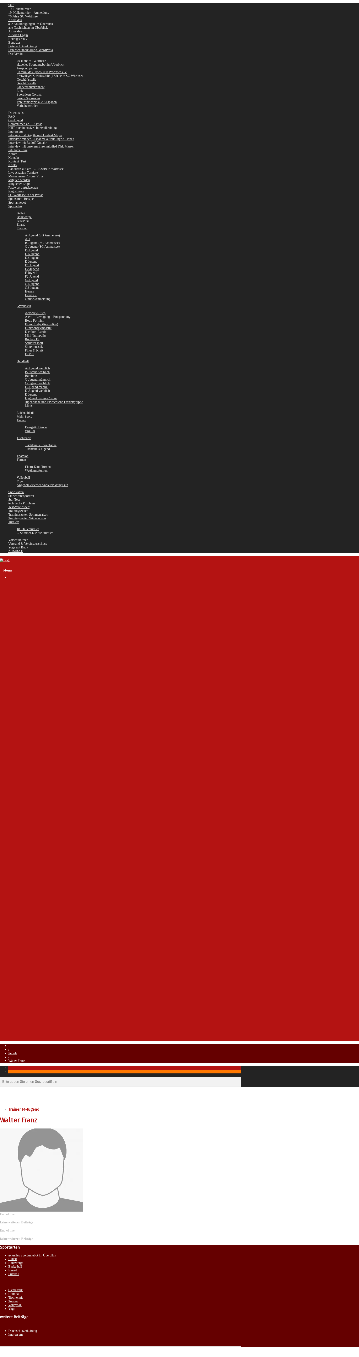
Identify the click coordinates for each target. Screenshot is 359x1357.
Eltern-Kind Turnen (38, 466)
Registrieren (16, 191)
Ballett (21, 213)
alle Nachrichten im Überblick (28, 27)
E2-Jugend (32, 269)
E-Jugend (31, 261)
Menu (7, 570)
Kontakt (13, 157)
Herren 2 (31, 295)
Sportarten (15, 206)
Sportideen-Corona (29, 94)
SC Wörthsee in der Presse (25, 195)
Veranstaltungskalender (34, 700)
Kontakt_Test (17, 161)
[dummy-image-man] (41, 1210)
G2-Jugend (15, 120)
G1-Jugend (32, 284)
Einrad (21, 224)
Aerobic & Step (35, 313)
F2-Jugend (32, 276)
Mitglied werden (19, 180)
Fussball (22, 228)
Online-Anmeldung (37, 299)
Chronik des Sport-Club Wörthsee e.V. (42, 72)
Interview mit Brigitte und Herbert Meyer (35, 135)
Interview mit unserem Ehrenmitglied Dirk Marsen (41, 146)
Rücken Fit (32, 339)
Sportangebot (17, 202)
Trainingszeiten (18, 511)
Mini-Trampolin (35, 335)
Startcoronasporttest (21, 496)
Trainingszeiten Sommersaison (28, 514)
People (12, 1053)
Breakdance (25, 746)
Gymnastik (24, 306)
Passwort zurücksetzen (23, 187)
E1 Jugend (32, 265)
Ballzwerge (24, 217)
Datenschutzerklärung (22, 46)
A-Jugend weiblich (37, 368)
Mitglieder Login (19, 184)
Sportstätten (16, 492)
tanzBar (30, 431)
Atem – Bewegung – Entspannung (47, 316)
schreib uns (25, 1016)
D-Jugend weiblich (37, 390)
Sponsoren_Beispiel (21, 198)
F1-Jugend (33, 793)
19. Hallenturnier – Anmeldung (28, 12)
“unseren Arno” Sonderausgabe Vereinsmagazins (60, 677)
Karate (12, 154)
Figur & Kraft (34, 350)
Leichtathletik (25, 412)
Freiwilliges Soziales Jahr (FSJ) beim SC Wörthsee (50, 75)
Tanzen (21, 420)
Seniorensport (34, 343)
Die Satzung (34, 611)
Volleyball (23, 477)
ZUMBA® (15, 551)
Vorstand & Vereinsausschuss (27, 543)
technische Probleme (21, 503)
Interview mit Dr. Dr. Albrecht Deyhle (51, 661)
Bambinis (31, 375)
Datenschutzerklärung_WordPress (30, 50)
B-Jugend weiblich (37, 372)
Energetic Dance (36, 427)
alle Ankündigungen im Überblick (30, 24)
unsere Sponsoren (28, 98)
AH (27, 239)
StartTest (14, 499)
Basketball (23, 220)
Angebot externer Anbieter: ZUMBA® (43, 949)
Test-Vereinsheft (19, 507)
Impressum (15, 131)
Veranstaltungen (20, 1001)
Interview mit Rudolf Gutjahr (27, 142)
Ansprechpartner (27, 68)
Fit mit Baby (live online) (41, 324)
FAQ (11, 116)
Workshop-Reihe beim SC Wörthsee (43, 953)
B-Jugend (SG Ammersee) (42, 243)
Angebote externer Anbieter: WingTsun (42, 485)
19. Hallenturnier (19, 9)
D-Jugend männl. (36, 387)
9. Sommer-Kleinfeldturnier (35, 533)
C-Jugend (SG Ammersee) (42, 246)
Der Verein (15, 53)
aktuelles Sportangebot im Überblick (40, 64)
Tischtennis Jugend (37, 449)
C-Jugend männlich (37, 379)
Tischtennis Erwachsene (41, 445)
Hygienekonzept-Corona (41, 398)
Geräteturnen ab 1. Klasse (25, 124)
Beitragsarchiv (17, 39)
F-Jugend (31, 272)
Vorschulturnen (18, 540)
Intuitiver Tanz (17, 150)
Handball (23, 361)
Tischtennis (24, 438)
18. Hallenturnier (28, 529)
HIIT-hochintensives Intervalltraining (32, 127)
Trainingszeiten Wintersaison (27, 518)
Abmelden (15, 20)
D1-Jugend (32, 254)
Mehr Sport (24, 416)
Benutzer (14, 42)
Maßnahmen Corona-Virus (25, 176)
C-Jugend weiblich (37, 383)
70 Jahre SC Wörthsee (23, 16)
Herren (29, 291)
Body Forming (34, 320)
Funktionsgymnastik (38, 328)
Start (11, 5)
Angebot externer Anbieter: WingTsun (43, 945)
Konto (12, 165)
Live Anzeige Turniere (23, 172)
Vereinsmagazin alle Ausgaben (37, 102)
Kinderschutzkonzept (30, 87)
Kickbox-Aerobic (36, 331)
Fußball (22, 750)
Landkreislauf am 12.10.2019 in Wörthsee (36, 169)
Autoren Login (18, 35)
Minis (28, 405)
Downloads (15, 112)
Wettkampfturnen (36, 470)
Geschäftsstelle (26, 79)
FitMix (29, 354)
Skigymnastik (34, 346)
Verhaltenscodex (27, 105)
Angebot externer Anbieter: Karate (41, 941)
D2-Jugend (32, 257)
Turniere (13, 522)
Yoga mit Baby (18, 547)
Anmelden (15, 31)
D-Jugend (31, 250)
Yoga (20, 481)
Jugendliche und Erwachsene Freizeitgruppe (54, 402)
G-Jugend (31, 280)
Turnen (21, 459)
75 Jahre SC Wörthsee (31, 61)
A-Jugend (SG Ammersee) (42, 235)
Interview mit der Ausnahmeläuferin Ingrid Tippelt (41, 139)
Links (20, 90)
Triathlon (22, 456)
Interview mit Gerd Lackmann (46, 673)
